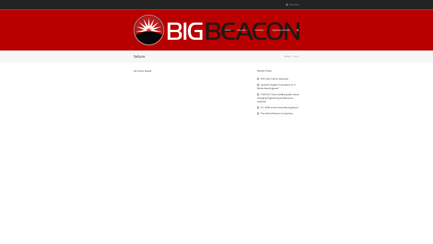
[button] (297, 30)
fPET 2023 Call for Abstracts (274, 78)
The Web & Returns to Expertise (277, 113)
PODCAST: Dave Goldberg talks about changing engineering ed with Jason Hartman (278, 98)
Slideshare (294, 4)
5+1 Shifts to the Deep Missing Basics (280, 107)
